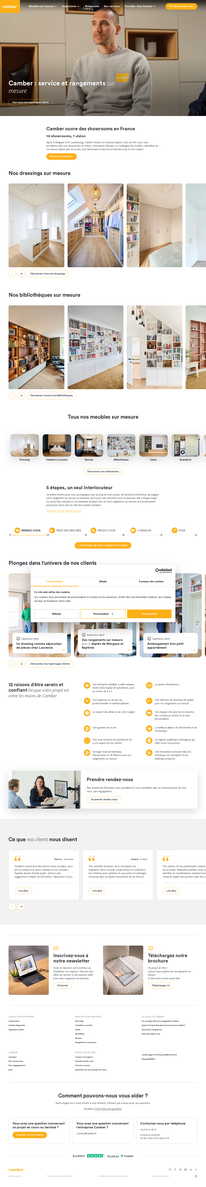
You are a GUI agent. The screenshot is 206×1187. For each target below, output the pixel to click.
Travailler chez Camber (138, 6)
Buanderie (185, 459)
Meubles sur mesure (41, 6)
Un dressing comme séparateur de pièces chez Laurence (39, 645)
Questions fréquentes (152, 1029)
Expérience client (16, 1029)
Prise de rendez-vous (151, 1034)
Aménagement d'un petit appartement (165, 645)
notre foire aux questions (108, 1108)
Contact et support (84, 1057)
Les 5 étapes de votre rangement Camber (160, 1021)
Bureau (89, 459)
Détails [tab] (103, 581)
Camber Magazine (17, 1025)
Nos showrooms (16, 1061)
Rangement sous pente (85, 1042)
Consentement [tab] (54, 581)
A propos (13, 1057)
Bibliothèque (121, 459)
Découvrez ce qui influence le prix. (64, 510)
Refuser (56, 613)
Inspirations (69, 6)
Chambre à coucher (57, 459)
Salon (153, 459)
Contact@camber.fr (86, 1133)
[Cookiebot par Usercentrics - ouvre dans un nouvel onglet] (158, 570)
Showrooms (92, 6)
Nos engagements (17, 1065)
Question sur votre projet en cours (91, 1070)
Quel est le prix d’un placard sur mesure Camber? (163, 1025)
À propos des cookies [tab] (151, 581)
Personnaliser (101, 613)
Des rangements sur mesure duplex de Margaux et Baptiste (102, 643)
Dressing (25, 459)
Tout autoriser (149, 613)
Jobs (11, 1070)
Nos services (112, 6)
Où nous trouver (82, 1065)
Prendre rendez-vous (84, 1061)
